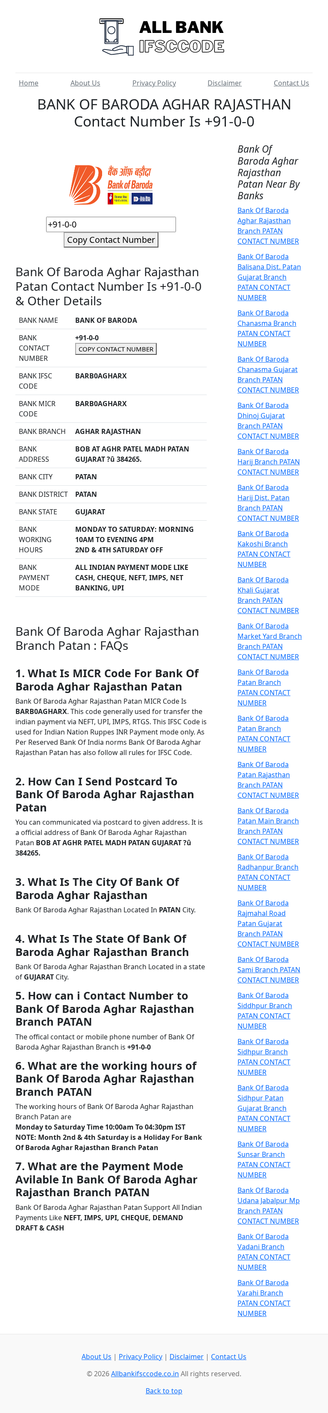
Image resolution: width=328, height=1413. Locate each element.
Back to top (164, 1390)
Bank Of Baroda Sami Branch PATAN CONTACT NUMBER (268, 970)
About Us (85, 83)
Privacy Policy (154, 83)
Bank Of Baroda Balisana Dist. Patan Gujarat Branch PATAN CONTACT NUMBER (269, 277)
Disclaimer (225, 83)
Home (28, 83)
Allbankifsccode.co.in (145, 1373)
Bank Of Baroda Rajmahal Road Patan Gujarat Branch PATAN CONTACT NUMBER (268, 923)
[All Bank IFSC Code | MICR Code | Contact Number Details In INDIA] (164, 34)
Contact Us (291, 83)
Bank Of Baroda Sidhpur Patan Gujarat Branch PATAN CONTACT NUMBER (263, 1108)
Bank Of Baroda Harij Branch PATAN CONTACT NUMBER (268, 462)
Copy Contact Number (111, 239)
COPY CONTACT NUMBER (116, 349)
